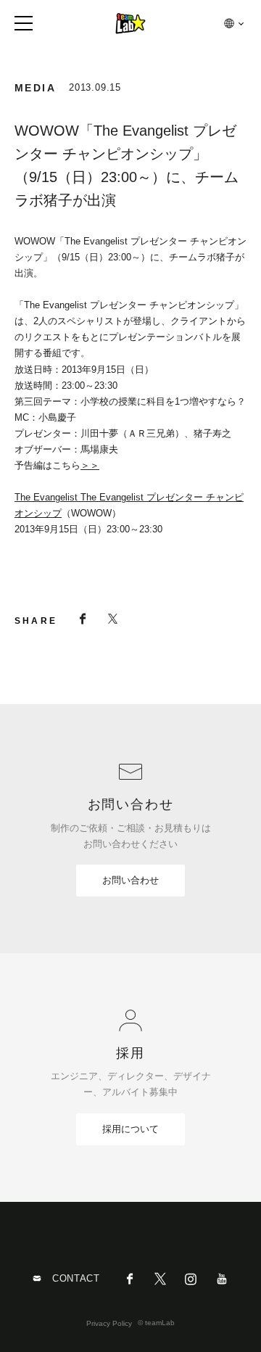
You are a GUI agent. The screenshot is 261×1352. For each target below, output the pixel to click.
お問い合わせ (130, 880)
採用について (130, 1129)
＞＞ (89, 465)
